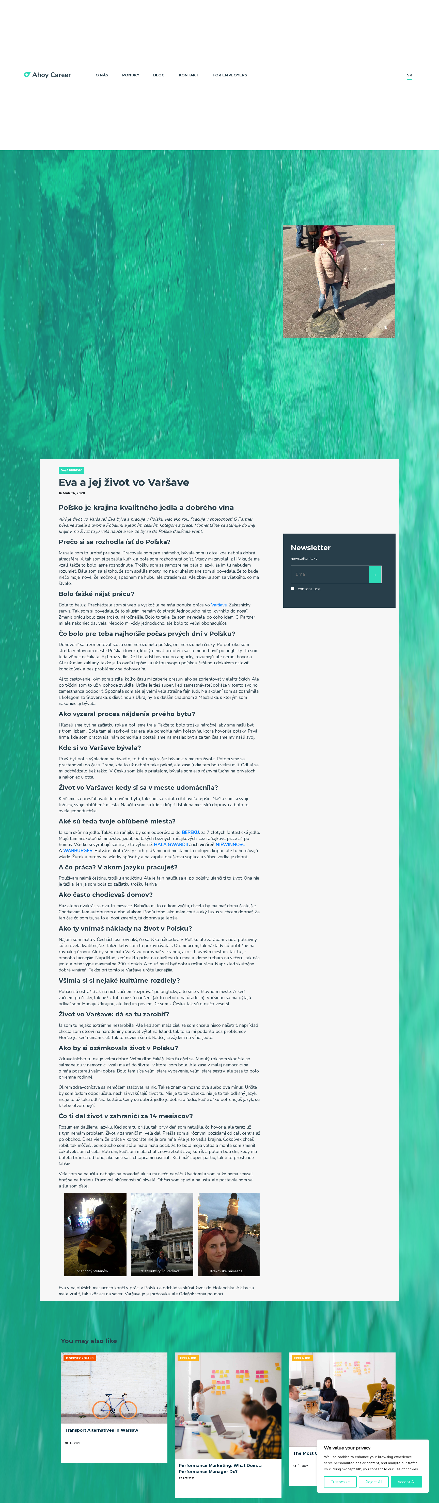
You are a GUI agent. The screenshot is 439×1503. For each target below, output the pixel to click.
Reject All (373, 1482)
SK (409, 75)
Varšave (219, 605)
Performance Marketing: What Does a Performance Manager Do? (220, 1468)
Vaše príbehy (71, 470)
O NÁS (102, 75)
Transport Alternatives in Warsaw (101, 1430)
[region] (373, 1466)
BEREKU (190, 832)
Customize (340, 1482)
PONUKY (130, 75)
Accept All (406, 1482)
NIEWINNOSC (230, 844)
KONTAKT (189, 75)
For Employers (230, 75)
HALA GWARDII (171, 844)
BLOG (159, 75)
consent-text (309, 589)
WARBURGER (77, 851)
